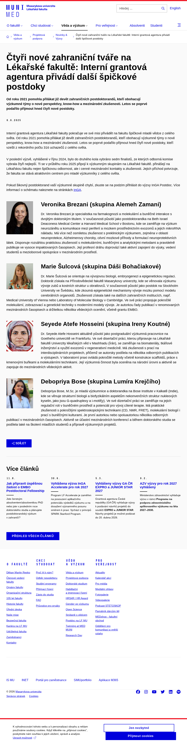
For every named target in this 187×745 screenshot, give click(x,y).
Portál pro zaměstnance (51, 680)
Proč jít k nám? (44, 572)
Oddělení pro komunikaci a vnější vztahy (106, 629)
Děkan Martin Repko (18, 572)
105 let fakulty (14, 598)
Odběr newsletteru (46, 577)
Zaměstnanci (13, 637)
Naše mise (12, 614)
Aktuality (100, 572)
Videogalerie (102, 600)
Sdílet (21, 443)
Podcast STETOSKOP (108, 605)
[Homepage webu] (30, 10)
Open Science (74, 609)
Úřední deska (14, 609)
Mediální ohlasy (104, 589)
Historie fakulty (14, 603)
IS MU (10, 680)
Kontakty (11, 642)
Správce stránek (15, 696)
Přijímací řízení (44, 589)
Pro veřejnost (106, 562)
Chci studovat (45, 562)
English (175, 8)
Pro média (101, 583)
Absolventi (137, 25)
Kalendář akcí (103, 577)
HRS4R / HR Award (77, 598)
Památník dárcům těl (107, 611)
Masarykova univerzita (28, 691)
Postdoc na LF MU (76, 620)
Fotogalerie (101, 594)
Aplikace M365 (108, 680)
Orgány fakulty (14, 587)
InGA (77, 190)
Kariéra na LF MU (16, 625)
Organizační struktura (18, 592)
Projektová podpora (77, 577)
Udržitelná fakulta (16, 631)
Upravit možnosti (22, 737)
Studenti (156, 25)
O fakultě (17, 564)
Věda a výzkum (75, 562)
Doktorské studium (76, 583)
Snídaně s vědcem (76, 614)
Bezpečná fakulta (16, 620)
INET (25, 680)
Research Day (74, 635)
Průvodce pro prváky (48, 605)
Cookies (33, 696)
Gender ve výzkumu (77, 603)
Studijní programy (46, 583)
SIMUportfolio (82, 680)
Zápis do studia (45, 594)
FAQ (38, 600)
